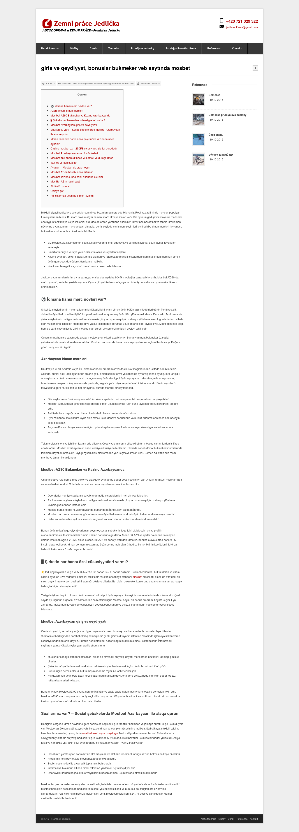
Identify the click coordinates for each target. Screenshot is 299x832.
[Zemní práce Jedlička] (81, 25)
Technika (114, 48)
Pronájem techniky (142, 48)
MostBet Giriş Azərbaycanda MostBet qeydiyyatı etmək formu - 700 (98, 83)
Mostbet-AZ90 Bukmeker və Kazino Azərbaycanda (80, 115)
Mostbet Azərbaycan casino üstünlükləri (74, 153)
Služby (74, 48)
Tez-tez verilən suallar (64, 162)
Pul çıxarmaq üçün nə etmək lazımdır (72, 195)
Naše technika (208, 818)
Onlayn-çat (57, 191)
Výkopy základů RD (221, 154)
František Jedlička (150, 83)
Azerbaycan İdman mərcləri (67, 110)
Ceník (93, 48)
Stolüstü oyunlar (60, 186)
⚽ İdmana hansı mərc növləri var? (71, 106)
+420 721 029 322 (242, 21)
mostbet (137, 576)
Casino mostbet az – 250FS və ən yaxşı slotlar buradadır (84, 148)
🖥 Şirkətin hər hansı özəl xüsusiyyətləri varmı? (78, 120)
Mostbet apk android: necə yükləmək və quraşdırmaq (82, 158)
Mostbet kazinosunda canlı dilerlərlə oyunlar (77, 177)
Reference (213, 48)
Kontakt (237, 48)
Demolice (214, 95)
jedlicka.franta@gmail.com (242, 27)
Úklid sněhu (216, 135)
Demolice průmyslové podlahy (227, 115)
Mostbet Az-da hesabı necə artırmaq (72, 172)
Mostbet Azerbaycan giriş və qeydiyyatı (74, 125)
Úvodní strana (50, 48)
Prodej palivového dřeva (181, 48)
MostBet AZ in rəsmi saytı (65, 181)
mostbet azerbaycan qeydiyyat (100, 733)
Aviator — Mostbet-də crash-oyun (70, 167)
